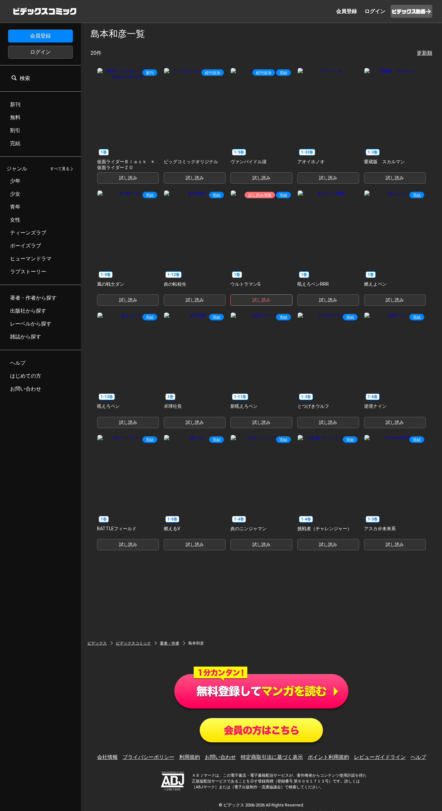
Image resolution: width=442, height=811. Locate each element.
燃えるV (172, 528)
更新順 (424, 53)
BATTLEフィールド (117, 528)
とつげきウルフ (313, 406)
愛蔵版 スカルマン (384, 161)
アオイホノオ (311, 161)
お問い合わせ (220, 757)
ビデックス (97, 643)
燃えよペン (375, 284)
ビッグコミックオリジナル (191, 161)
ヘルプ (418, 757)
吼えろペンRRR (313, 284)
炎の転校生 (175, 284)
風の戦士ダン (110, 284)
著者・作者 (169, 643)
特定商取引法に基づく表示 (272, 757)
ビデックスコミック (133, 643)
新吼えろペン (244, 406)
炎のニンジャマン (248, 528)
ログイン (40, 52)
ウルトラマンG (245, 284)
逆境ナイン (375, 406)
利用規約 (189, 757)
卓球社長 (173, 406)
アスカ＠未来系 (380, 528)
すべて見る (60, 169)
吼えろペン (108, 406)
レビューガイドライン (380, 757)
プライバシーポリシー (148, 757)
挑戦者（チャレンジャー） (324, 528)
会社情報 (107, 757)
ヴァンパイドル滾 (248, 161)
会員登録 (40, 36)
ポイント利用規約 (328, 757)
